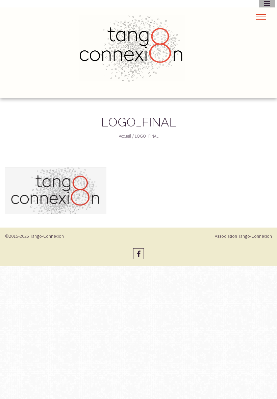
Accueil (125, 136)
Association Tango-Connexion (243, 236)
